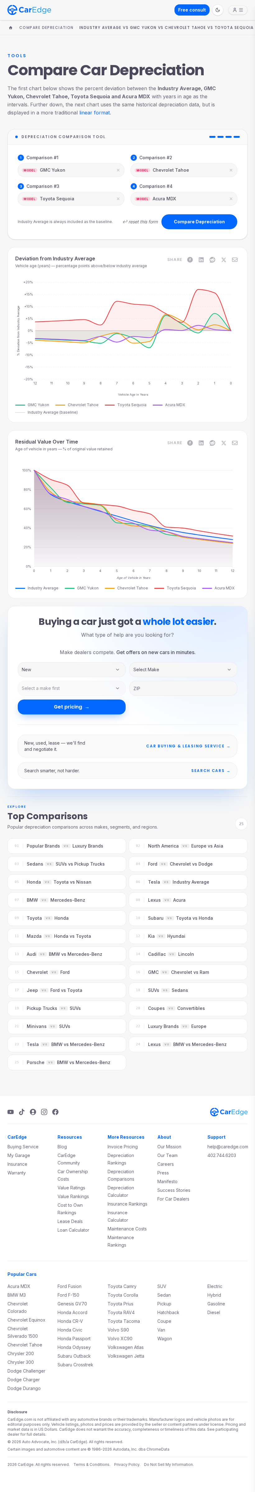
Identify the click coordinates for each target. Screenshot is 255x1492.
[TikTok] (22, 1112)
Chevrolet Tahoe (24, 1344)
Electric (214, 1286)
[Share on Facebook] (190, 260)
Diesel (213, 1312)
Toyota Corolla (123, 1295)
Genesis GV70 (72, 1303)
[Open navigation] (238, 10)
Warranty (16, 1172)
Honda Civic (70, 1329)
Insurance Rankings (127, 1203)
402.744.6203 (221, 1155)
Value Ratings (71, 1187)
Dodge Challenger (26, 1370)
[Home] (10, 28)
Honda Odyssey (74, 1347)
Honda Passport (74, 1338)
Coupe (164, 1321)
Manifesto (167, 1181)
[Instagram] (44, 1112)
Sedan (164, 1295)
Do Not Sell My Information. (169, 1464)
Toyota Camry (122, 1286)
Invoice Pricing (123, 1146)
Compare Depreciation (46, 27)
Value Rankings (73, 1196)
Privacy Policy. (127, 1464)
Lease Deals (70, 1221)
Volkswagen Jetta (126, 1356)
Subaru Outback (74, 1356)
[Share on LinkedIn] (201, 260)
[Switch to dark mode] (217, 10)
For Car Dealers (173, 1199)
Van (161, 1329)
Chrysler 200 (20, 1353)
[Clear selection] (118, 170)
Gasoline (216, 1303)
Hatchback (168, 1312)
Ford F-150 (68, 1295)
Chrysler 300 (20, 1362)
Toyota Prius (120, 1303)
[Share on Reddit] (212, 260)
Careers (165, 1164)
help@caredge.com (227, 1146)
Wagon (164, 1338)
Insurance (17, 1164)
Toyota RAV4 (121, 1312)
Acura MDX (18, 1286)
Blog (62, 1146)
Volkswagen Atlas (126, 1347)
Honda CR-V (70, 1321)
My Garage (18, 1155)
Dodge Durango (24, 1388)
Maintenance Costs (127, 1228)
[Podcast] (33, 1112)
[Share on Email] (235, 260)
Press (163, 1172)
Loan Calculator (73, 1230)
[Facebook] (55, 1112)
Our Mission (169, 1146)
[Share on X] (224, 260)
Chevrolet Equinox (26, 1319)
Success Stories (173, 1190)
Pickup (164, 1303)
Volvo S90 (118, 1329)
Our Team (167, 1155)
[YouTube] (10, 1112)
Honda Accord (72, 1312)
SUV (161, 1286)
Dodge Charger (23, 1379)
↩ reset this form (140, 221)
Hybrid (214, 1295)
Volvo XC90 (120, 1338)
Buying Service (23, 1146)
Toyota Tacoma (124, 1321)
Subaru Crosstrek (75, 1364)
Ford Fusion (69, 1286)
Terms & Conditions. (91, 1464)
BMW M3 (16, 1295)
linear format (94, 112)
